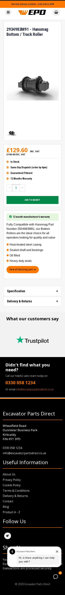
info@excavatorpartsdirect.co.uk (35, 389)
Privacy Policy (12, 480)
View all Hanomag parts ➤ (22, 269)
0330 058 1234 (20, 382)
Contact (8, 501)
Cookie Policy (12, 485)
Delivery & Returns (19, 301)
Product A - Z (11, 512)
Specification (16, 291)
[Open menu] (8, 12)
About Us (9, 474)
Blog (6, 507)
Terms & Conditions (16, 491)
